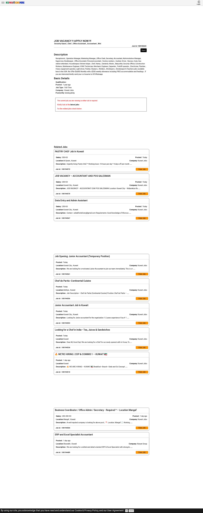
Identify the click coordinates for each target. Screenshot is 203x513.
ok (126, 511)
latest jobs (74, 105)
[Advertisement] (102, 23)
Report (144, 50)
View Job (141, 169)
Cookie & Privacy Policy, (87, 510)
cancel (131, 511)
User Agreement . (116, 510)
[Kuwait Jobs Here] (15, 4)
